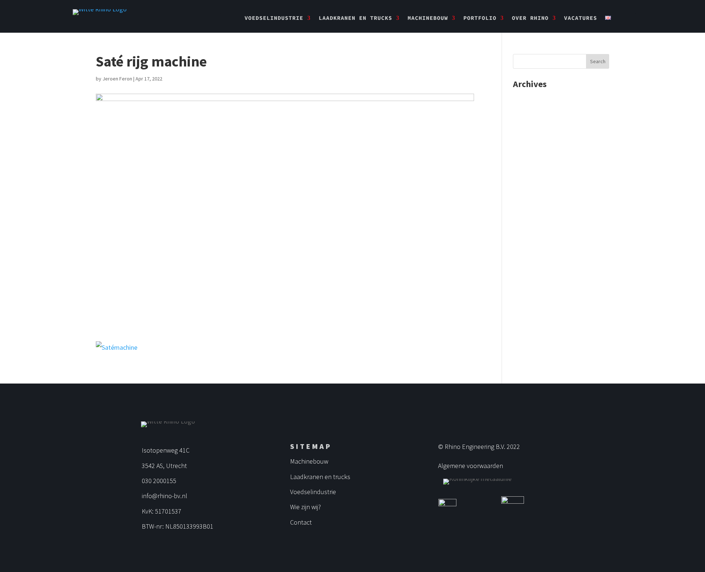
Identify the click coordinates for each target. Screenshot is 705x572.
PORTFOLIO (479, 18)
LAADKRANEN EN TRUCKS (355, 18)
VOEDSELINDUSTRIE (274, 18)
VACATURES (580, 18)
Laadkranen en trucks (320, 476)
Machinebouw (309, 461)
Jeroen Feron (117, 78)
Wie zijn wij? (305, 507)
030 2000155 (159, 480)
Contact (301, 522)
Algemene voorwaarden (470, 465)
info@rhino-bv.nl (164, 496)
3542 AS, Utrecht (164, 465)
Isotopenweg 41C (165, 450)
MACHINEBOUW (428, 18)
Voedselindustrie (313, 492)
